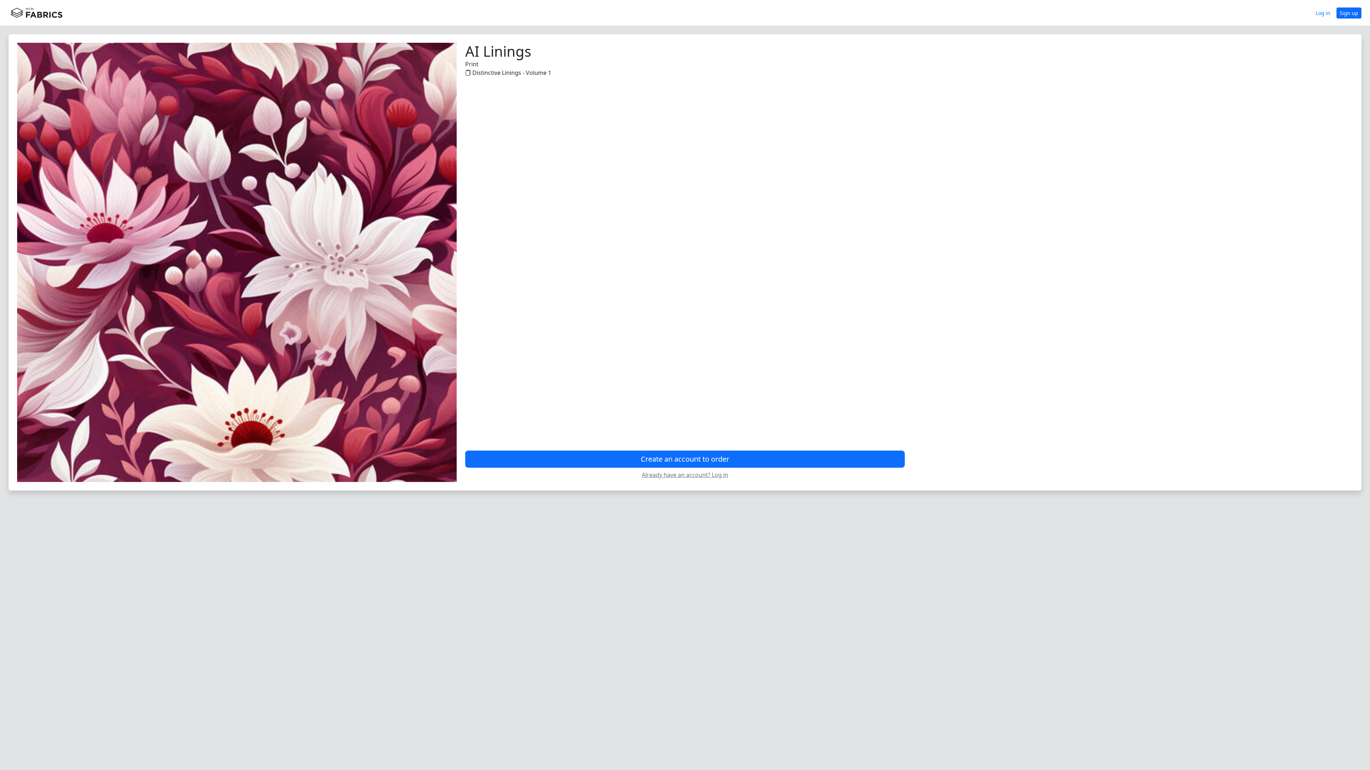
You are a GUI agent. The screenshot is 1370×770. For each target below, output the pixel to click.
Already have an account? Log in (685, 475)
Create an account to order (685, 459)
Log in (1323, 13)
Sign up (1349, 13)
